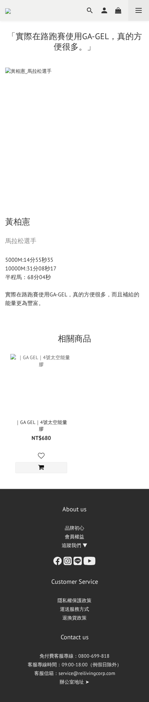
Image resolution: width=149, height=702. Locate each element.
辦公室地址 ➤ (74, 682)
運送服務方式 (74, 609)
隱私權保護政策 (74, 600)
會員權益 (74, 537)
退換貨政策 (74, 618)
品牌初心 (74, 528)
